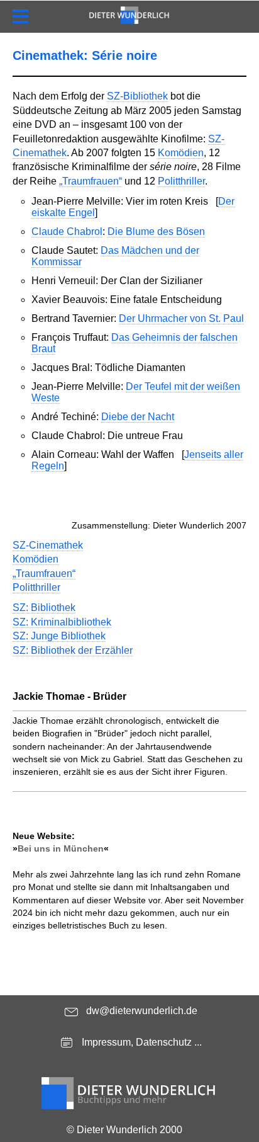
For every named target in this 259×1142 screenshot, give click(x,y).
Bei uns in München (61, 848)
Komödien (181, 152)
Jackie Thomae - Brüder (69, 696)
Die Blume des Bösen (156, 231)
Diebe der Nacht (137, 416)
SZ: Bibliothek (44, 607)
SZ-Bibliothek (137, 96)
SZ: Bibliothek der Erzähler (73, 650)
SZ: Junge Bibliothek (59, 636)
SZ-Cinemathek (48, 545)
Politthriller (181, 181)
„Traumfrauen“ (90, 181)
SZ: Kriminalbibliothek (62, 622)
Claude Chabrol (66, 231)
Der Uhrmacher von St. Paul (181, 318)
